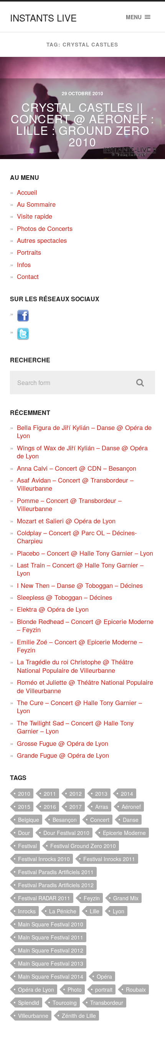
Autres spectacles (42, 240)
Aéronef (131, 806)
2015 (24, 806)
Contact (28, 276)
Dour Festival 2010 (66, 833)
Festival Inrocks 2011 (109, 859)
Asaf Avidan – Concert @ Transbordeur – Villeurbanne (75, 484)
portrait (103, 989)
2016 (50, 806)
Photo (75, 989)
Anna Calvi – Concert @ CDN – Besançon (76, 468)
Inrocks (27, 911)
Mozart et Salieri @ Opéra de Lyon (66, 520)
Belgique (28, 819)
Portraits (29, 252)
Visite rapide (34, 216)
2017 (75, 806)
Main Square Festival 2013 (50, 963)
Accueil (27, 192)
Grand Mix (126, 898)
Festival (27, 846)
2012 (75, 793)
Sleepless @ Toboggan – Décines (64, 597)
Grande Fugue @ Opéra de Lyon (63, 755)
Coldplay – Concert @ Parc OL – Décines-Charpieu (77, 536)
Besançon (65, 819)
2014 (127, 793)
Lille (94, 911)
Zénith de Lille (79, 1015)
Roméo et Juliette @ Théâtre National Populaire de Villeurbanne (85, 686)
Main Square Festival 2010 (50, 924)
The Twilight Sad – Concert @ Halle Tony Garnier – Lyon (75, 726)
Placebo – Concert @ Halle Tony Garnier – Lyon (85, 553)
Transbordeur (106, 1002)
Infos (24, 264)
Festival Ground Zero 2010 (83, 846)
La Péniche (62, 911)
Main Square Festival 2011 (50, 937)
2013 (101, 793)
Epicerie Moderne (124, 833)
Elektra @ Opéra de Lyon (53, 609)
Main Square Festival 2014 (50, 976)
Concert (99, 819)
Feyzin (92, 898)
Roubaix (136, 989)
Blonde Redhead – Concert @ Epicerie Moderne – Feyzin (85, 625)
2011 (50, 793)
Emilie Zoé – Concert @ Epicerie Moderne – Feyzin (79, 645)
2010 (24, 793)
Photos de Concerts (45, 228)
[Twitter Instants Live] (23, 337)
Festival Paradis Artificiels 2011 (56, 872)
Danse (131, 819)
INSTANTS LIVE (43, 17)
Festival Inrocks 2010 (44, 859)
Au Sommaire (36, 204)
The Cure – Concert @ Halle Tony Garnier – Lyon (79, 706)
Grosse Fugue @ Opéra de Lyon (62, 743)
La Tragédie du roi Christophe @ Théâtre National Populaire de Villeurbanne (75, 665)
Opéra (104, 976)
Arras (101, 806)
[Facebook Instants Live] (23, 319)
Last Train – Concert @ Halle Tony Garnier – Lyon (80, 569)
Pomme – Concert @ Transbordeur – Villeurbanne (69, 504)
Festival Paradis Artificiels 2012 (56, 885)
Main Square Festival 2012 (50, 950)
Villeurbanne (33, 1015)
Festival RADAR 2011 (44, 898)
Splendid (28, 1002)
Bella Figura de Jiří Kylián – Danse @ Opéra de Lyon (84, 431)
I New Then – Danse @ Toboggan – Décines (80, 585)
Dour (24, 833)
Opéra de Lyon (36, 989)
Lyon (118, 911)
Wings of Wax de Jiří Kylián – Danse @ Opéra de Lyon (82, 451)
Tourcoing (65, 1002)
